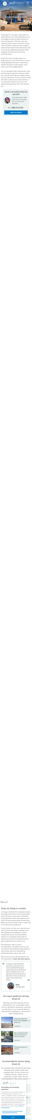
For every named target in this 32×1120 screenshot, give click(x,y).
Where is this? (25, 27)
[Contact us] (5, 4)
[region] (16, 512)
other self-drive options (21, 959)
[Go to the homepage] (16, 3)
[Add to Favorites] (3, 28)
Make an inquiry (16, 112)
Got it (13, 1117)
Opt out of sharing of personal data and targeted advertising (12, 1111)
